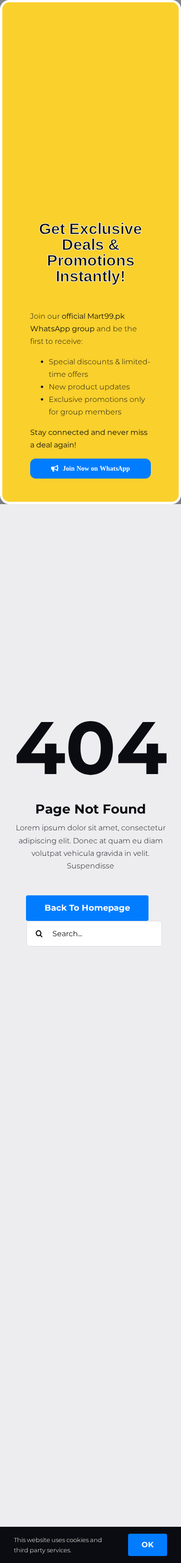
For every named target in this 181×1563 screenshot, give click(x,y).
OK (148, 1544)
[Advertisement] (90, 116)
